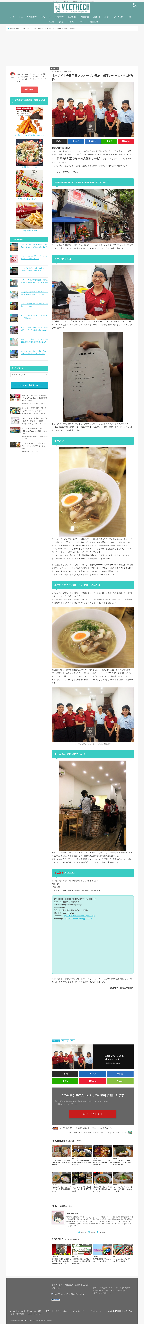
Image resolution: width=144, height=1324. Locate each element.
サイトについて (93, 22)
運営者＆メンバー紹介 (34, 1311)
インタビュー (71, 22)
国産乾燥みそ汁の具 (29, 167)
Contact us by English (35, 1314)
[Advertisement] (72, 48)
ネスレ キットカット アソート (29, 199)
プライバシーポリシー (61, 1311)
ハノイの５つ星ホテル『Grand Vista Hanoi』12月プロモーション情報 (34, 446)
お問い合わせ (29, 89)
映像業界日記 (85, 17)
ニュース (42, 403)
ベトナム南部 (50, 22)
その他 (61, 22)
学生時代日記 (72, 17)
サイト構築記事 (32, 17)
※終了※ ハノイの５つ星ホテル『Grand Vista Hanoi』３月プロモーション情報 (34, 398)
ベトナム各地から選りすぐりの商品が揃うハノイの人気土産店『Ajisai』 (34, 329)
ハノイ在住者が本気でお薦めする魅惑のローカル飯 (34, 305)
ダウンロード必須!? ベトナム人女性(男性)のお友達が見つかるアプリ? (34, 340)
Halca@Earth (72, 1213)
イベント (35, 403)
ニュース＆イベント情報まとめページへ (29, 385)
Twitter (92, 1232)
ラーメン (57, 1041)
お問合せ (48, 1311)
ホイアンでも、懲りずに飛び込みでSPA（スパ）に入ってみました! (34, 352)
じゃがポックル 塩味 (29, 231)
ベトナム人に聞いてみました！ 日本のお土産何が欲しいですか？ (34, 293)
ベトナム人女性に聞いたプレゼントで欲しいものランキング (34, 257)
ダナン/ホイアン (119, 17)
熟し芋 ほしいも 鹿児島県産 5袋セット (29, 135)
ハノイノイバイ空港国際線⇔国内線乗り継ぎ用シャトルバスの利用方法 (34, 281)
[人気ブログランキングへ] (55, 1301)
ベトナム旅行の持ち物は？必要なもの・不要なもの (34, 317)
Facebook (102, 1232)
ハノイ (43, 17)
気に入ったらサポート (93, 1114)
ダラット (131, 17)
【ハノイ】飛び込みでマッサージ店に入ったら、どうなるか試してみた (34, 245)
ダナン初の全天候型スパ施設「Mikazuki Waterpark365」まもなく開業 (34, 431)
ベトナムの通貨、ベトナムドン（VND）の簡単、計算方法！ (32, 269)
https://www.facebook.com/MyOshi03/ (78, 916)
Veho (34, 436)
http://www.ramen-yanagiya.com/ (77, 919)
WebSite (83, 1232)
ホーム (12, 17)
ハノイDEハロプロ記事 (57, 17)
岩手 (73, 1041)
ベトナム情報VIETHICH (113, 1311)
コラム (82, 22)
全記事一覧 (96, 17)
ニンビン (107, 17)
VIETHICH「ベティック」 (29, 1320)
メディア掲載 (20, 1314)
